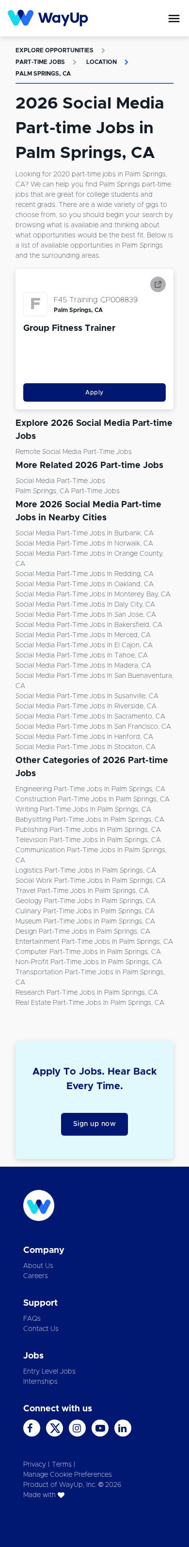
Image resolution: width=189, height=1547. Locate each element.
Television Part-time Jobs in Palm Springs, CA (88, 840)
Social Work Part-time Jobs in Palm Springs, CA (91, 880)
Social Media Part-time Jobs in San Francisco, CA (93, 726)
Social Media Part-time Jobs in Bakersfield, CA (89, 625)
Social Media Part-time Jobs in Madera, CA (83, 665)
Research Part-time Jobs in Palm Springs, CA (87, 992)
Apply (94, 392)
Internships (40, 1381)
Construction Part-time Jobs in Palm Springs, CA (93, 799)
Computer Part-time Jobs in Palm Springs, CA (88, 952)
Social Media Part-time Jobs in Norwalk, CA (84, 543)
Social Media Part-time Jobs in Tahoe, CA (82, 655)
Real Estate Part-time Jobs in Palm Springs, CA (90, 1003)
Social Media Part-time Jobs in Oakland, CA (85, 584)
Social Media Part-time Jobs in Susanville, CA (87, 696)
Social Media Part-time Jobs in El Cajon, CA (84, 645)
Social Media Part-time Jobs (60, 481)
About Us (38, 1266)
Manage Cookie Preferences (67, 1474)
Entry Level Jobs (49, 1371)
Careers (35, 1276)
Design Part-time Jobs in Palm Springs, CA (83, 931)
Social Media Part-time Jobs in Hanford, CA (84, 737)
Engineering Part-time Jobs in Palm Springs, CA (90, 789)
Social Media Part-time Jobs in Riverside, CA (86, 706)
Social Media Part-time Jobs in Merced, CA (83, 635)
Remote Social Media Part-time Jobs (74, 452)
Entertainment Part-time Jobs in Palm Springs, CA (94, 941)
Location (101, 62)
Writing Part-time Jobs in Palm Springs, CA (83, 809)
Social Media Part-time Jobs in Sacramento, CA (90, 716)
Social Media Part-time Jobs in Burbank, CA (85, 533)
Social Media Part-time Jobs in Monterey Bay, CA (93, 594)
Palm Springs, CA (43, 74)
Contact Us (41, 1329)
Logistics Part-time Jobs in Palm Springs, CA (86, 870)
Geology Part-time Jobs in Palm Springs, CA (86, 901)
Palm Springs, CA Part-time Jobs (68, 491)
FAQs (32, 1318)
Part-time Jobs (40, 62)
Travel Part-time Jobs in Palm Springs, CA (82, 891)
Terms (62, 1464)
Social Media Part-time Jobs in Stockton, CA (86, 747)
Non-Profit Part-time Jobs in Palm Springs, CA (89, 962)
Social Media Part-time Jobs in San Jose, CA (86, 614)
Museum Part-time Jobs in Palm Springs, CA (85, 921)
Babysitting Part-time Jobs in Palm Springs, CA (90, 819)
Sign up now (94, 1124)
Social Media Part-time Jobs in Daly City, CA (85, 604)
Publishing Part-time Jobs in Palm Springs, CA (88, 830)
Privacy (34, 1464)
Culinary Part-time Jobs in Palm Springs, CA (85, 911)
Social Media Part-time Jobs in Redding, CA (85, 574)
